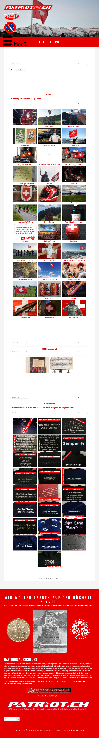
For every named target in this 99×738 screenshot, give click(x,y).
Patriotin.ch (39, 730)
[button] (19, 63)
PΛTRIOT (58, 578)
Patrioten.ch (47, 730)
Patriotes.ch (64, 730)
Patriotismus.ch (56, 730)
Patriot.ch (32, 730)
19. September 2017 (49, 578)
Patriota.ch (72, 730)
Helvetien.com (80, 730)
